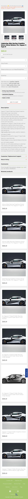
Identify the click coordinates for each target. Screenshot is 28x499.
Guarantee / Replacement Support (11, 156)
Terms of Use (17, 483)
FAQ (24, 483)
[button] (7, 38)
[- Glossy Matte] (14, 66)
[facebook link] (10, 491)
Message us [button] (26, 373)
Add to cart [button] (14, 102)
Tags (21, 487)
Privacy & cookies (7, 483)
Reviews (8, 487)
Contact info (9, 480)
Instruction (15, 487)
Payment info (18, 480)
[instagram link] (18, 491)
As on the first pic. (8, 54)
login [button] (22, 167)
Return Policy (5, 159)
